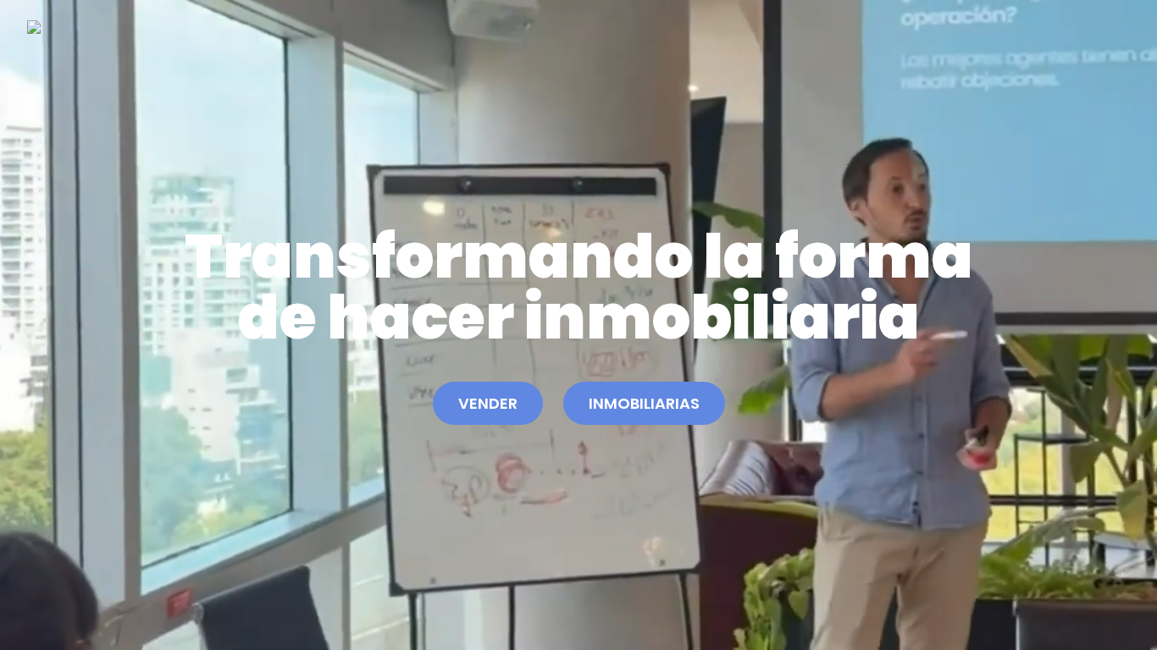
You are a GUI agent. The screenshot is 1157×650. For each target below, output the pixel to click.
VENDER (488, 403)
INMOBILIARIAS (644, 403)
